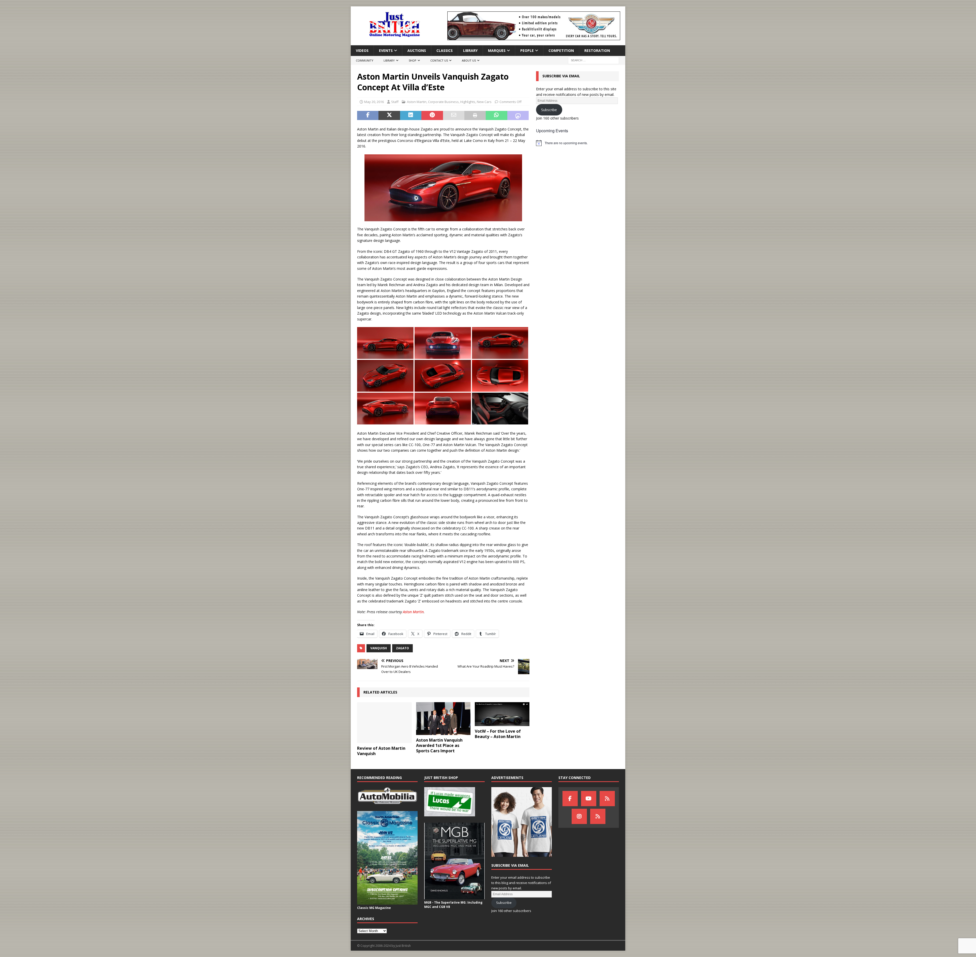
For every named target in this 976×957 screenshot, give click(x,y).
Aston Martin (416, 101)
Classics (444, 50)
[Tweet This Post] (389, 115)
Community (364, 60)
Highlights (467, 101)
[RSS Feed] (597, 816)
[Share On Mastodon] (518, 115)
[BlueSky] (607, 798)
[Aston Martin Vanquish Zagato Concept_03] (443, 421)
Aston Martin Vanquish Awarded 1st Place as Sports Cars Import (439, 745)
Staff (395, 101)
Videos (362, 50)
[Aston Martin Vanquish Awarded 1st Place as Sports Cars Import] (443, 718)
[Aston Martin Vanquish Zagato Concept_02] (443, 356)
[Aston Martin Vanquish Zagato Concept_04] (385, 356)
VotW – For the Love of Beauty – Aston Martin (498, 733)
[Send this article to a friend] (453, 115)
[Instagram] (579, 816)
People (527, 50)
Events (386, 50)
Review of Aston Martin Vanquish (381, 750)
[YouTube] (588, 798)
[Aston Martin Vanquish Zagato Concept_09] (500, 356)
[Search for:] (593, 60)
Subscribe (549, 109)
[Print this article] (475, 115)
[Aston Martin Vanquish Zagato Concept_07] (443, 388)
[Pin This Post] (432, 115)
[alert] (577, 143)
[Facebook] (570, 798)
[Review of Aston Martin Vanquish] (384, 722)
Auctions (416, 50)
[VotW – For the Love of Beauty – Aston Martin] (502, 714)
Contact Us (439, 60)
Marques (497, 50)
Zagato (402, 648)
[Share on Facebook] (367, 115)
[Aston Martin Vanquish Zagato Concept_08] (385, 388)
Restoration (597, 50)
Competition (561, 50)
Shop (412, 60)
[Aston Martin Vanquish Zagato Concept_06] (500, 388)
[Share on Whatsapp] (496, 115)
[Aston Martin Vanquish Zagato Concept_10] (500, 421)
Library (470, 50)
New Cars (484, 101)
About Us (469, 60)
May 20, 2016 (374, 101)
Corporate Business (443, 101)
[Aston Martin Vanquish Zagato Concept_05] (385, 421)
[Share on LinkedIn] (410, 115)
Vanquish (378, 648)
